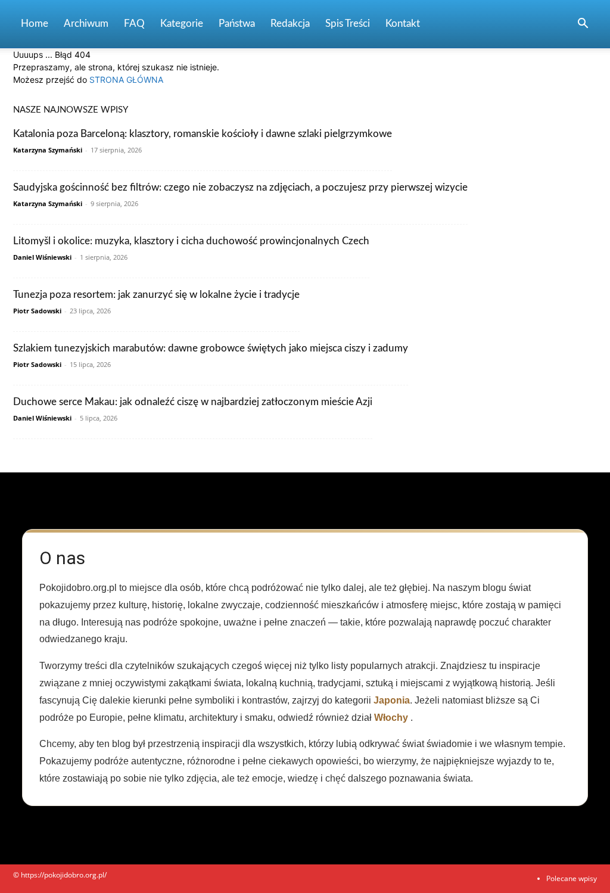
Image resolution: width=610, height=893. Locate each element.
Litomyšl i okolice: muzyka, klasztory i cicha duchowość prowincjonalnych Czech (191, 241)
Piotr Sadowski (37, 310)
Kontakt (402, 23)
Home (34, 23)
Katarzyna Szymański (47, 149)
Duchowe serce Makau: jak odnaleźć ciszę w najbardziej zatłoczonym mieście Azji (192, 402)
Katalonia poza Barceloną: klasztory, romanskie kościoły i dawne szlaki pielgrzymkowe (202, 134)
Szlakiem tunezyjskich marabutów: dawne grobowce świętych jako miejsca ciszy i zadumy (210, 348)
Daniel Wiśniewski (42, 257)
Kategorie (181, 23)
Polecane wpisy (571, 878)
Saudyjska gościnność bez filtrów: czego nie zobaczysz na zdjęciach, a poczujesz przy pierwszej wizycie (240, 187)
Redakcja (290, 23)
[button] (582, 24)
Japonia (392, 700)
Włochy (391, 717)
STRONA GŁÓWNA (126, 79)
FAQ (134, 23)
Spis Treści (347, 23)
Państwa (237, 23)
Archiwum (86, 23)
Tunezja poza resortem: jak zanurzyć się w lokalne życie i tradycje (156, 295)
